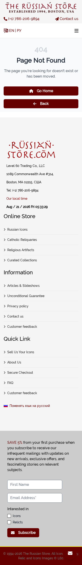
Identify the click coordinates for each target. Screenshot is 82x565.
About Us (14, 362)
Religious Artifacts (20, 250)
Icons (17, 516)
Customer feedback (22, 326)
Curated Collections (22, 260)
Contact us (69, 19)
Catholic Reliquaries (22, 240)
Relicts (18, 522)
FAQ (10, 383)
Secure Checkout (20, 372)
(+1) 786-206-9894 (23, 19)
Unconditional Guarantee (25, 296)
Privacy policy (17, 306)
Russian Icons (17, 229)
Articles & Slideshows (23, 286)
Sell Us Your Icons (20, 352)
